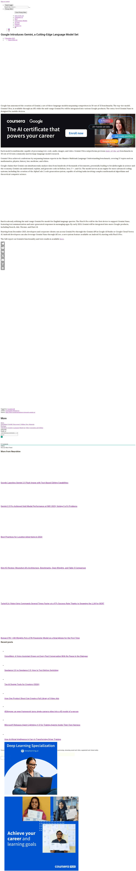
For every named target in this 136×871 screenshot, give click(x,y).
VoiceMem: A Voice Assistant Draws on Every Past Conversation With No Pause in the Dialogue (46, 656)
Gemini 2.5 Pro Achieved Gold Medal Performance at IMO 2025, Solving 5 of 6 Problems (39, 506)
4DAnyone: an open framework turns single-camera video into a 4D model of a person (41, 711)
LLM (13, 409)
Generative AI (19, 17)
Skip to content (5, 1)
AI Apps (17, 22)
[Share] (68, 268)
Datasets (17, 24)
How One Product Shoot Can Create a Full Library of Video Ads (31, 698)
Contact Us (18, 25)
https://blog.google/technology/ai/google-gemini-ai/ (20, 412)
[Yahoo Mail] (68, 264)
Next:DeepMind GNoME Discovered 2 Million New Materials (17, 423)
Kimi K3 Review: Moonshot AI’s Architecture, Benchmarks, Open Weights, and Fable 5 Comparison (43, 568)
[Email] (68, 260)
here (62, 239)
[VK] (68, 252)
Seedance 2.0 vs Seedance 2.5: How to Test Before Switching (31, 670)
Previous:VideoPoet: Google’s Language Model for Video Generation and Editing (22, 427)
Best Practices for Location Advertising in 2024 (21, 537)
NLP (16, 19)
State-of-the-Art (19, 15)
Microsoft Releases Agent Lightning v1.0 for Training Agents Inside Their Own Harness (42, 725)
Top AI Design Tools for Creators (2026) (21, 684)
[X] (68, 256)
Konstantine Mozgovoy (12, 410)
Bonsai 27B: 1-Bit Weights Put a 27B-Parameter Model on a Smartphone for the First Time (40, 638)
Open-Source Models (21, 20)
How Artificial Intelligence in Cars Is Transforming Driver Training (32, 739)
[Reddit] (68, 248)
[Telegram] (68, 244)
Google (9, 409)
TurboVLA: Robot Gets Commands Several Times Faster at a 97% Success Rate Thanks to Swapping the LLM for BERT (52, 603)
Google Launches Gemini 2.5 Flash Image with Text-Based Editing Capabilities (34, 483)
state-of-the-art (113, 151)
